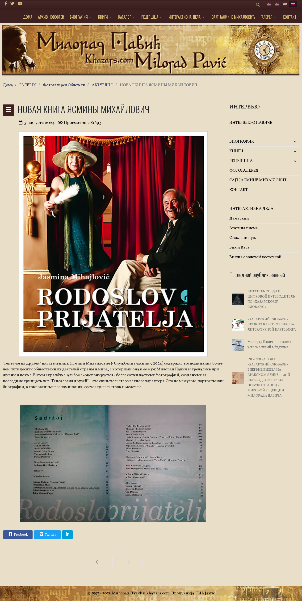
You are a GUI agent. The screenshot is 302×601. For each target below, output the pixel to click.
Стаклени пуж (242, 237)
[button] (287, 142)
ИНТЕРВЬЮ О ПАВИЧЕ (250, 122)
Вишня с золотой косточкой (255, 257)
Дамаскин (239, 218)
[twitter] (12, 4)
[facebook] (5, 4)
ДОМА (27, 17)
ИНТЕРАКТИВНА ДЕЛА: (185, 17)
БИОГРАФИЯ (79, 17)
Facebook (20, 535)
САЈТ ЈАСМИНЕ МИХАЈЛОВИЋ (233, 17)
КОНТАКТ (289, 17)
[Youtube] (20, 4)
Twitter (50, 535)
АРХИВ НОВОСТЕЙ (51, 17)
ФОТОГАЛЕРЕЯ (243, 170)
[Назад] (98, 562)
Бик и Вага (239, 247)
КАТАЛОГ (124, 17)
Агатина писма (243, 228)
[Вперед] (127, 562)
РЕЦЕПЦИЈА (149, 17)
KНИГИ (103, 17)
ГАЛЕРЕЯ (266, 17)
